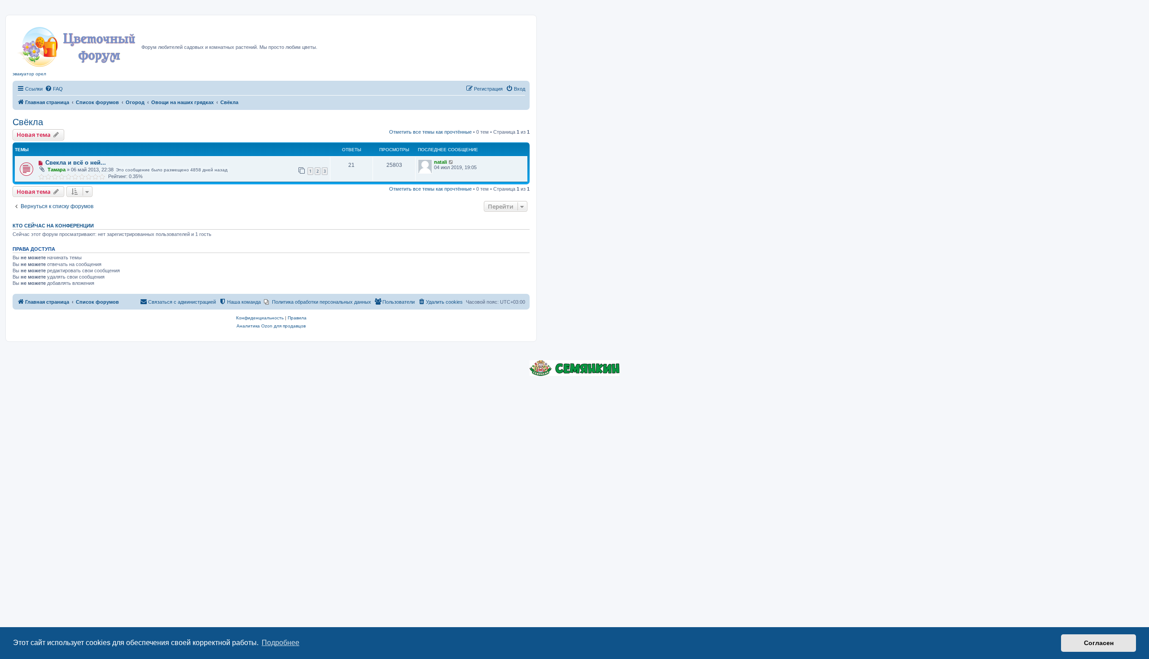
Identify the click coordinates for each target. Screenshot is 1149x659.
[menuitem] (54, 88)
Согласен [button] (1099, 642)
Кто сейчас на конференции (53, 225)
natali (440, 162)
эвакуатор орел (29, 73)
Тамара (57, 169)
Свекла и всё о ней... (75, 162)
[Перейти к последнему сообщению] (451, 162)
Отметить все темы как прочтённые (430, 132)
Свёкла (28, 122)
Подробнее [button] (280, 642)
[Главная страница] (77, 44)
